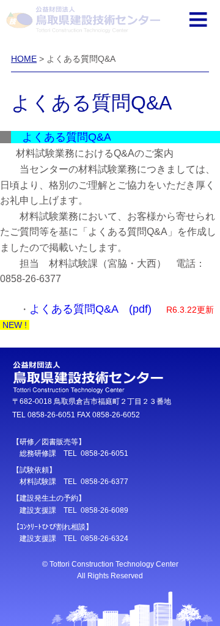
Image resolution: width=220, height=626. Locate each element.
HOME (24, 59)
